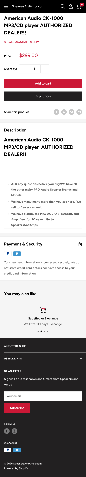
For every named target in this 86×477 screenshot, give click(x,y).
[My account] (71, 6)
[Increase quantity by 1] (45, 69)
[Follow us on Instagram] (14, 431)
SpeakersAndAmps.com (21, 42)
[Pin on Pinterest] (64, 112)
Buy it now (43, 96)
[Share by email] (79, 112)
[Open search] (63, 6)
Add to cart (43, 83)
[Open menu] (6, 6)
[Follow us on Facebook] (7, 431)
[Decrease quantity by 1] (23, 69)
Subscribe (17, 408)
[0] (78, 6)
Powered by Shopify (16, 468)
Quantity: (10, 69)
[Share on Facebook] (56, 112)
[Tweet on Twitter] (71, 112)
